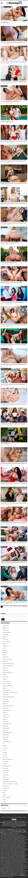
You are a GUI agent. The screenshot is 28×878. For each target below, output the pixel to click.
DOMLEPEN (22, 875)
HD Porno (5, 688)
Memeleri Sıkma (6, 728)
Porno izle (20, 825)
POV (4, 750)
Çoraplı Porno (6, 656)
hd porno (10, 829)
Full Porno (5, 679)
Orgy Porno (5, 739)
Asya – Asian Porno (7, 641)
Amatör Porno (6, 630)
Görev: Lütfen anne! (5, 443)
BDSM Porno (5, 645)
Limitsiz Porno (6, 717)
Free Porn (5, 674)
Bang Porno (5, 643)
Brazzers (4, 648)
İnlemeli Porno (6, 694)
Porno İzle (5, 748)
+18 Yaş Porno (6, 625)
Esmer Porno (5, 668)
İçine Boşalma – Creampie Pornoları (10, 692)
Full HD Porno (5, 676)
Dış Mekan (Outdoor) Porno (8, 663)
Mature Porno (5, 725)
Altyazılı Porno (6, 628)
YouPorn (4, 801)
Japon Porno (5, 699)
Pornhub (4, 746)
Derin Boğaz (5, 661)
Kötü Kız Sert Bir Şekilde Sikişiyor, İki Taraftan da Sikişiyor (14, 141)
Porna (12, 874)
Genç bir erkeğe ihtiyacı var (7, 121)
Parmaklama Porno (7, 741)
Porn (4, 743)
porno (24, 824)
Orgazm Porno (6, 737)
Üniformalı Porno (6, 779)
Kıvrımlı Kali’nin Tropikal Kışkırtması (9, 262)
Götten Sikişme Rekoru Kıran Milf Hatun (10, 101)
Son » (2, 610)
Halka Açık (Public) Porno (8, 685)
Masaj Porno (5, 721)
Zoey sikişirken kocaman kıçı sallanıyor (10, 242)
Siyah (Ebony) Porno (7, 766)
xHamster (5, 790)
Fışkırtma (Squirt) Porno (7, 672)
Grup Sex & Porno (6, 683)
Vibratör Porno (6, 788)
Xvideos (4, 794)
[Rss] (14, 815)
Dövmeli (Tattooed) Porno (8, 665)
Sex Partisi (5, 763)
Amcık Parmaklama (7, 632)
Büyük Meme (5, 652)
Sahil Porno (5, 757)
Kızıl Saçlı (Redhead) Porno (8, 705)
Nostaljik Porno (6, 734)
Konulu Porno (5, 708)
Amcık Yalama (5, 634)
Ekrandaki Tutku (4, 22)
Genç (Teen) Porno (6, 681)
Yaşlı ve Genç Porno (7, 797)
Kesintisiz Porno (6, 701)
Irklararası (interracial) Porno (9, 697)
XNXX (4, 792)
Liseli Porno (5, 719)
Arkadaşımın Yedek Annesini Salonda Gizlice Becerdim (13, 423)
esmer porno (18, 831)
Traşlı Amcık (5, 772)
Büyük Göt (5, 650)
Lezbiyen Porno (6, 714)
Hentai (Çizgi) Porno (7, 690)
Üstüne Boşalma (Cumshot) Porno (10, 781)
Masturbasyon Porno (7, 723)
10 (14, 606)
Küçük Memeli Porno (7, 710)
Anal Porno (5, 636)
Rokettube (5, 752)
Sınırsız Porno (5, 768)
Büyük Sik (5, 654)
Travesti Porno (6, 774)
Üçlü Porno (5, 777)
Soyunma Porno (6, 770)
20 (17, 606)
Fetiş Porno (5, 670)
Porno (14, 820)
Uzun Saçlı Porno (6, 786)
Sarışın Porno (5, 761)
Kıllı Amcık (5, 703)
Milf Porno (5, 730)
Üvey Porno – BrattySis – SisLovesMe (10, 783)
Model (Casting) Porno (7, 732)
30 (20, 606)
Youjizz (4, 799)
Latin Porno (5, 712)
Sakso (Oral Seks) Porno (8, 759)
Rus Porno (5, 754)
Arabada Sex (5, 639)
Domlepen (2, 822)
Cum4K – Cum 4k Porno (7, 659)
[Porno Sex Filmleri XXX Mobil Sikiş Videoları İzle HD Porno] (14, 2)
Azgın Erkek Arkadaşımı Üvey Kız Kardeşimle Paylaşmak (13, 160)
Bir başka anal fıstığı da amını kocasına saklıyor (12, 282)
